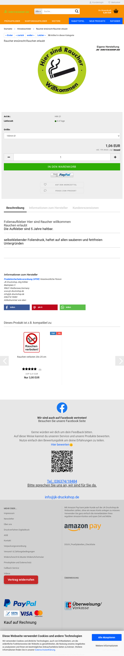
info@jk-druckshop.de (62, 497)
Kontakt (7, 540)
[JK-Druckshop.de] (16, 11)
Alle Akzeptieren (106, 637)
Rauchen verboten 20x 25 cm (31, 357)
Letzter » (41, 35)
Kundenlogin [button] (97, 2)
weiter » (30, 35)
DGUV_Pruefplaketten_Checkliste (79, 544)
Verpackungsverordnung (15, 546)
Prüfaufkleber (12, 21)
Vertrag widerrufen (21, 579)
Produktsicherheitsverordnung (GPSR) (22, 279)
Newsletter (9, 519)
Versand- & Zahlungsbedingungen (19, 551)
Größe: (7, 129)
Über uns (8, 524)
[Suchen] (77, 11)
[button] (9, 157)
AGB (6, 535)
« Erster (9, 35)
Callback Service (11, 568)
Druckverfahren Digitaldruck (17, 530)
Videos (7, 573)
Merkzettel (115, 2)
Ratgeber (115, 21)
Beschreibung (15, 207)
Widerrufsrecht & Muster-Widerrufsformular (24, 557)
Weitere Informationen (107, 645)
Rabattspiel (77, 21)
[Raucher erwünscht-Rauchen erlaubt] (62, 70)
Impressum (9, 513)
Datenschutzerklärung (45, 650)
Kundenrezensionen (86, 207)
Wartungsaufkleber (36, 21)
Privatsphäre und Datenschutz (17, 562)
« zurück (20, 35)
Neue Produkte (97, 21)
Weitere (56, 21)
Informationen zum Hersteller (48, 207)
